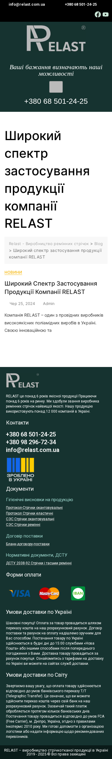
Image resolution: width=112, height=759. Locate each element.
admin (49, 303)
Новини (13, 272)
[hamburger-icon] (56, 87)
